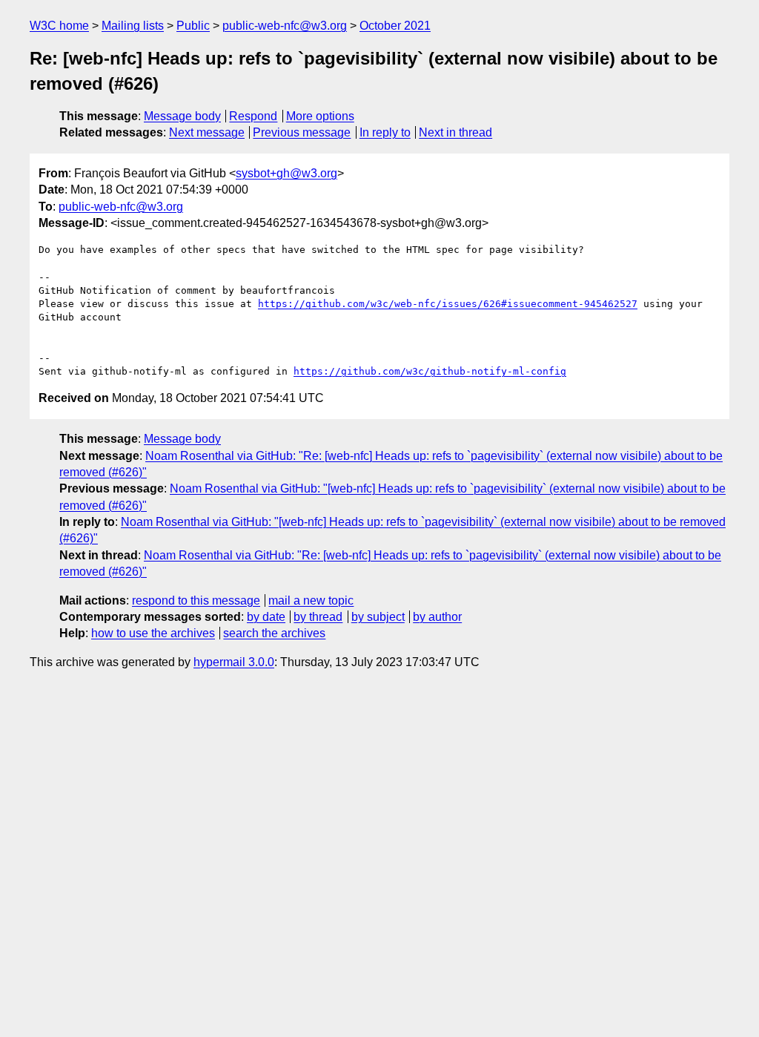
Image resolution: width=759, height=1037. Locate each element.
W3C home (59, 25)
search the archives (274, 633)
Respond (253, 116)
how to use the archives (153, 633)
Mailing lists (133, 25)
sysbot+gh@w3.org (286, 173)
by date (266, 616)
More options (320, 116)
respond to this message (196, 600)
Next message (207, 132)
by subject (378, 616)
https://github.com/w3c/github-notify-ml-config (430, 371)
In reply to (385, 132)
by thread (318, 616)
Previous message (302, 132)
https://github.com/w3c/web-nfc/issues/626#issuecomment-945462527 (447, 303)
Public (193, 25)
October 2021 (395, 25)
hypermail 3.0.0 (233, 662)
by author (437, 616)
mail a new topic (311, 600)
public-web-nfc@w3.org (284, 25)
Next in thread (455, 132)
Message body (182, 116)
